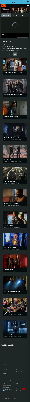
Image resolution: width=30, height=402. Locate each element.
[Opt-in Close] (28, 1)
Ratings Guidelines (7, 385)
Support (4, 373)
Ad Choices (5, 383)
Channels (5, 371)
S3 (15, 54)
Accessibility (5, 381)
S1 (4, 54)
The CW (3, 5)
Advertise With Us (6, 387)
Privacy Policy (19, 1)
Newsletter (18, 369)
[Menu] (28, 5)
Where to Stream (20, 368)
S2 (10, 54)
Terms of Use (19, 390)
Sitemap (18, 387)
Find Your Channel (20, 371)
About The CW (19, 380)
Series (4, 366)
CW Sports (5, 369)
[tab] (6, 15)
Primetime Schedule (20, 366)
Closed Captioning (7, 380)
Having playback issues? (22, 37)
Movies (4, 368)
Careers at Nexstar (20, 385)
